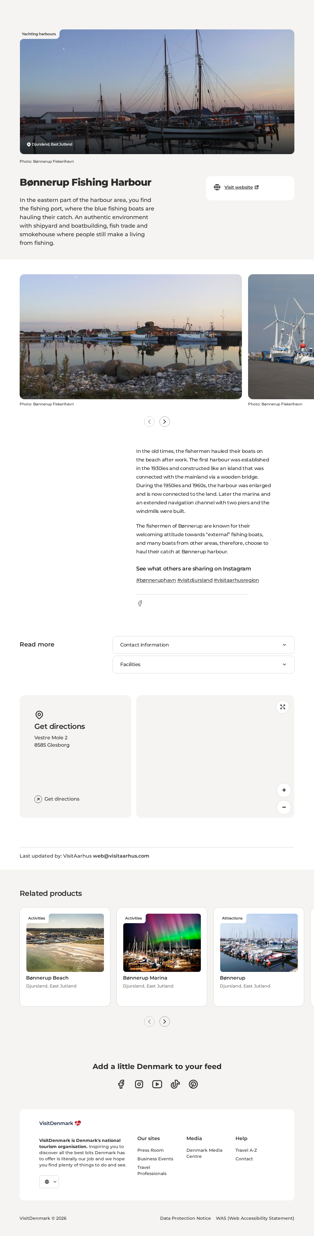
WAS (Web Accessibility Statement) (255, 1218)
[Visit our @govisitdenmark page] (175, 1084)
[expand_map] (282, 707)
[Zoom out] (284, 807)
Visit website (238, 187)
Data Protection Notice (185, 1218)
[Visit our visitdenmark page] (157, 1084)
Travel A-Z (246, 1150)
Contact (244, 1159)
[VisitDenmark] (60, 1123)
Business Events (155, 1159)
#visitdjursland (195, 580)
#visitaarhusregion (236, 580)
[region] (215, 756)
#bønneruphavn (156, 580)
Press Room (150, 1150)
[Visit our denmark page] (121, 1084)
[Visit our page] (139, 1084)
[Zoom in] (284, 790)
